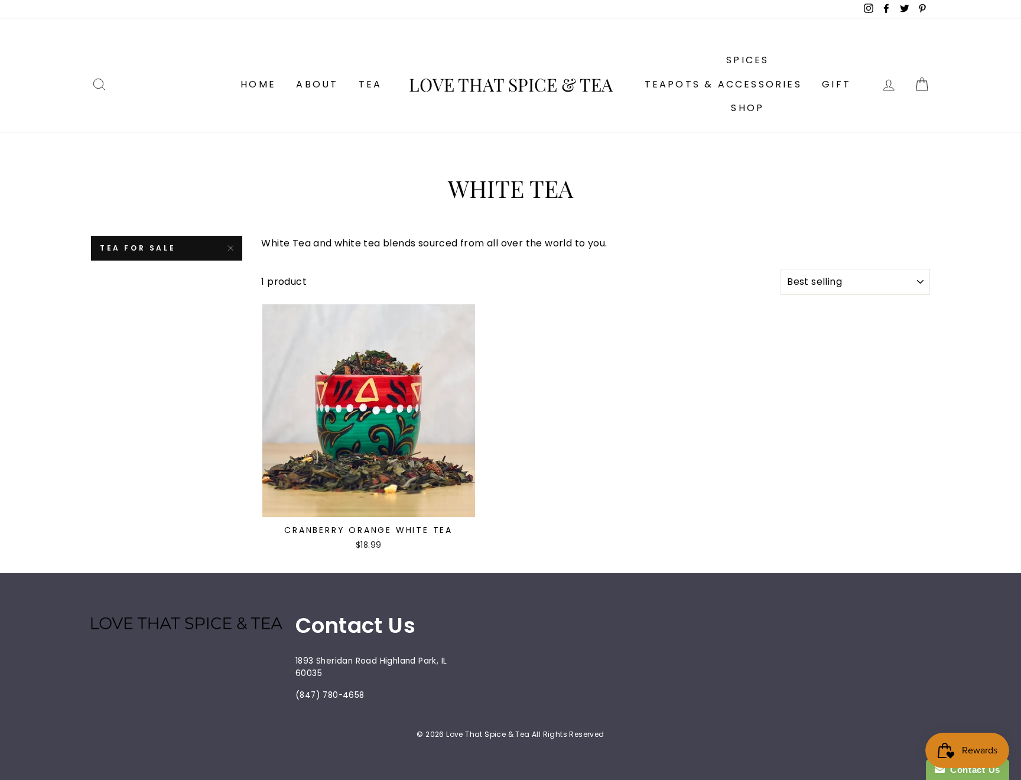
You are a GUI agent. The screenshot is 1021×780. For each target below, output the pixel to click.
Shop (747, 108)
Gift (836, 84)
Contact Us (972, 770)
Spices (747, 60)
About (317, 84)
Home (258, 84)
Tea (370, 84)
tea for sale (137, 248)
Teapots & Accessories (723, 84)
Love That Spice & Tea (511, 84)
